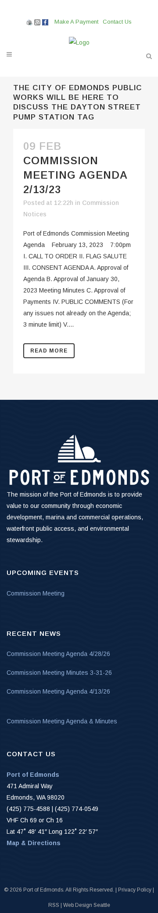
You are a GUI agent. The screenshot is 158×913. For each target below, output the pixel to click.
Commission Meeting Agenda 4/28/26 (58, 653)
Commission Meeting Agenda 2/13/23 (75, 175)
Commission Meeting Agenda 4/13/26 (58, 691)
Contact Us (117, 21)
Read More (49, 351)
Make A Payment (76, 21)
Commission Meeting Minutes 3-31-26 (59, 672)
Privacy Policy (134, 890)
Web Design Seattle (86, 905)
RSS (53, 905)
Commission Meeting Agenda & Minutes (62, 721)
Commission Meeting (36, 593)
